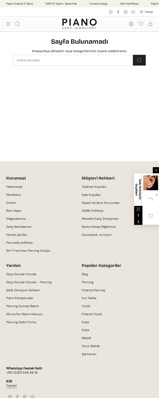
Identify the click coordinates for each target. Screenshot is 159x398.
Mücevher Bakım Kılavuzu (24, 314)
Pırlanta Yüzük (92, 314)
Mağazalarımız (16, 219)
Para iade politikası (19, 243)
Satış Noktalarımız (18, 227)
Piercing (87, 282)
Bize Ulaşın (13, 211)
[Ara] (139, 60)
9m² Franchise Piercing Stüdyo (28, 251)
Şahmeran (89, 354)
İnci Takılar (89, 298)
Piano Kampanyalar (19, 298)
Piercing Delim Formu (21, 322)
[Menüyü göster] (8, 24)
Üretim (11, 203)
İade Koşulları (91, 195)
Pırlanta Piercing (93, 290)
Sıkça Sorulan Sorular (21, 274)
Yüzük (86, 306)
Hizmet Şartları (16, 235)
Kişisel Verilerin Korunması (100, 203)
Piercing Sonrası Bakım (22, 306)
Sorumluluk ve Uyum (96, 235)
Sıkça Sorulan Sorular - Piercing (29, 282)
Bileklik (86, 338)
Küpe (85, 322)
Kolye (85, 330)
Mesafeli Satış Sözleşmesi (100, 219)
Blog (85, 274)
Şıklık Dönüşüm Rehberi (23, 290)
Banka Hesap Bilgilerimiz (99, 227)
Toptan (11, 385)
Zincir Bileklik (91, 346)
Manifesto (13, 195)
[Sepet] (150, 24)
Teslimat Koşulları (94, 187)
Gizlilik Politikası (93, 211)
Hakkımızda (14, 187)
